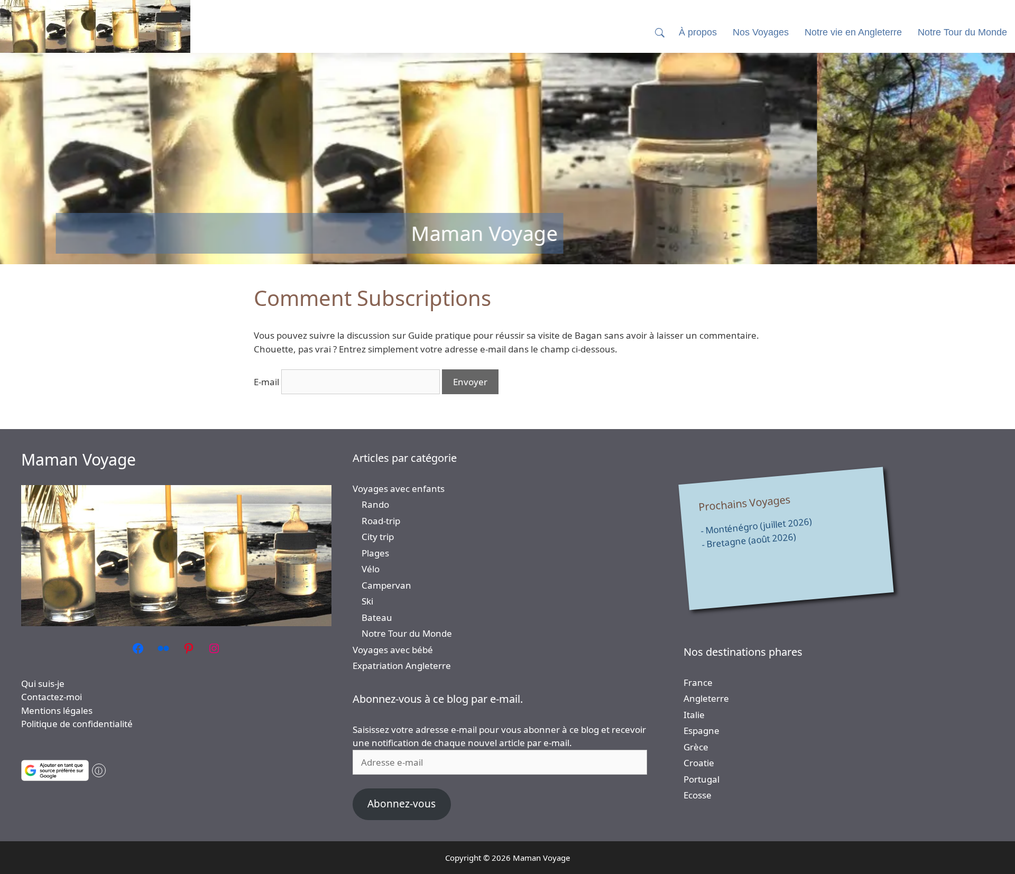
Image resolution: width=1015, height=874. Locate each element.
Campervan (386, 585)
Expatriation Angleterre (402, 665)
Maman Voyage (78, 459)
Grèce (696, 747)
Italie (694, 715)
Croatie (699, 763)
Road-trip (381, 521)
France (698, 682)
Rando (375, 504)
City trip (378, 537)
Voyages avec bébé (393, 650)
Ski (367, 601)
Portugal (701, 779)
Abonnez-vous (401, 804)
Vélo (371, 569)
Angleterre (706, 698)
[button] (660, 32)
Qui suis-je (42, 683)
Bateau (377, 617)
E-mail (266, 382)
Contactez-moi (51, 697)
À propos (698, 32)
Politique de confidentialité (77, 724)
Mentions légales (57, 710)
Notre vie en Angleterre (853, 32)
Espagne (701, 730)
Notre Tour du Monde (407, 633)
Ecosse (698, 795)
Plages (375, 553)
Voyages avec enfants (399, 488)
